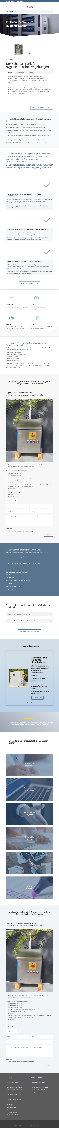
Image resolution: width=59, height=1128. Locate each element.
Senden (48, 535)
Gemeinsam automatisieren (13, 1097)
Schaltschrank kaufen (12, 1107)
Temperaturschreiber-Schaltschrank (40, 1092)
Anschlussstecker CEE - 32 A (15, 475)
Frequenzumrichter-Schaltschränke (40, 1087)
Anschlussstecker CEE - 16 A (15, 473)
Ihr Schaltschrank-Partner (13, 1082)
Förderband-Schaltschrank (38, 1082)
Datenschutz (34, 1124)
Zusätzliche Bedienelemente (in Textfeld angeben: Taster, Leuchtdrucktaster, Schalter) (29, 484)
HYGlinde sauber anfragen (41, 108)
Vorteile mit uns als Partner (13, 1092)
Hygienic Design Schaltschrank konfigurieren (24, 563)
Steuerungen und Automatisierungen (40, 363)
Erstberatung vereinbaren (13, 1112)
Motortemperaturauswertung (15, 492)
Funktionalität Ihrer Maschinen (43, 271)
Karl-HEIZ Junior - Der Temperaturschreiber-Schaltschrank (40, 661)
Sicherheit (31, 72)
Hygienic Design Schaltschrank (39, 1080)
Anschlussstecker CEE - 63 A (15, 477)
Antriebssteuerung (33, 365)
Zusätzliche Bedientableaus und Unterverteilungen (20, 486)
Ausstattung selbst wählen (29, 631)
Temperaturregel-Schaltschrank (39, 1089)
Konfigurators (16, 552)
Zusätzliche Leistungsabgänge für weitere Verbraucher (21, 479)
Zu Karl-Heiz (37, 698)
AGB (29, 1124)
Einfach (10, 72)
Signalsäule (10, 482)
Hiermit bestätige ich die (21, 531)
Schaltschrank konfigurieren (13, 1109)
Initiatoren (10, 490)
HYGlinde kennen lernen (29, 283)
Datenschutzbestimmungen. (27, 531)
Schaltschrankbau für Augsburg (14, 1089)
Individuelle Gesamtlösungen (14, 1099)
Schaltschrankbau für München (14, 1087)
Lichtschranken (11, 488)
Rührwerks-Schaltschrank (38, 1085)
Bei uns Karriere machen (13, 1114)
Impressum (24, 1124)
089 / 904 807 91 (10, 1)
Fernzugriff (10, 494)
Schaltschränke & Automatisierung (15, 1094)
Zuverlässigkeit (20, 72)
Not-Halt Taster (12, 496)
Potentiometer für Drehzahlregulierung (17, 481)
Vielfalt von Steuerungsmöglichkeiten (30, 239)
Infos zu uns (10, 1080)
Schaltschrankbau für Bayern (14, 1085)
